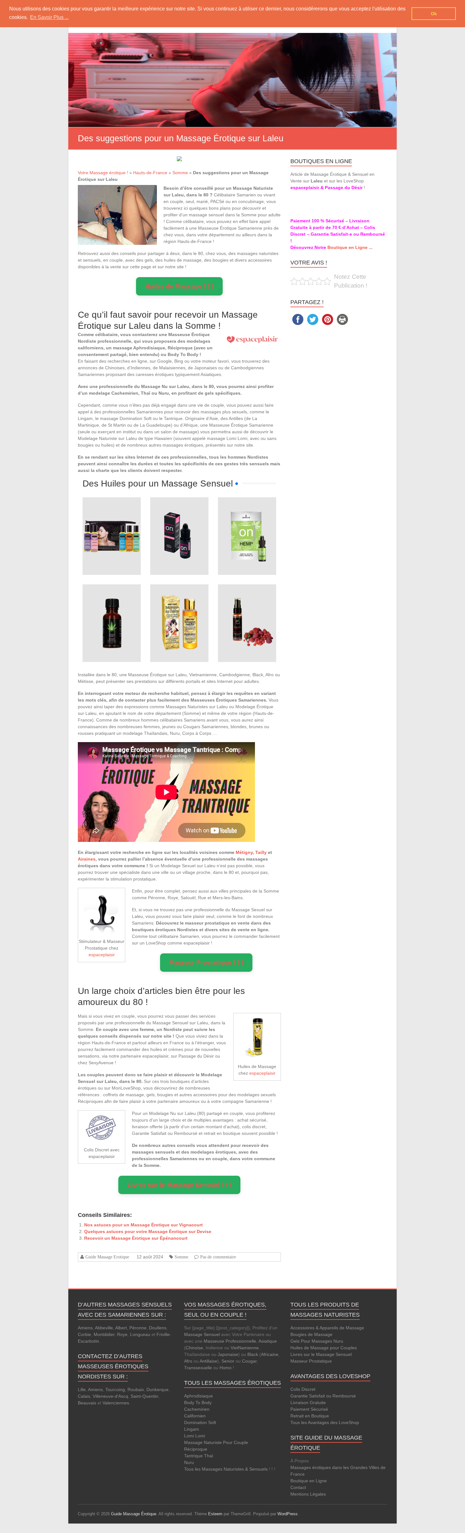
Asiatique (267, 1341)
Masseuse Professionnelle (230, 1341)
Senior (227, 1361)
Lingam (191, 1429)
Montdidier (104, 1334)
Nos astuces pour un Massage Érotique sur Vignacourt (143, 1224)
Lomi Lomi (194, 1435)
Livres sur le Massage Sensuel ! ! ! (179, 1184)
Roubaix (135, 1389)
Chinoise (194, 1347)
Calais (84, 1396)
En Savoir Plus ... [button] (49, 17)
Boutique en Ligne (308, 1480)
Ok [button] (434, 13)
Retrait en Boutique (309, 1415)
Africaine (269, 1354)
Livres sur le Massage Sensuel (321, 1354)
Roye (122, 1334)
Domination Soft (200, 1422)
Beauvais (87, 1402)
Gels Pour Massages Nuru (316, 1341)
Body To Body (198, 1402)
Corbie (84, 1334)
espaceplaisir (102, 954)
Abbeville (104, 1327)
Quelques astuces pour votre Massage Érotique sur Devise (147, 1231)
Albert (121, 1327)
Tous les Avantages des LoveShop (324, 1422)
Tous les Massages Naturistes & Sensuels (226, 1469)
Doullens (157, 1327)
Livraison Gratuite (308, 1402)
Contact (298, 1487)
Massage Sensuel (202, 1334)
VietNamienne (245, 1347)
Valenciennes (115, 1402)
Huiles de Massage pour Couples (323, 1347)
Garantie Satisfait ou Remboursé (323, 1395)
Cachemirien (196, 1409)
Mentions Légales (308, 1494)
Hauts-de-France (150, 172)
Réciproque (195, 1449)
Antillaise (208, 1361)
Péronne (137, 1327)
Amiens (85, 1327)
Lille (82, 1389)
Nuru (189, 1462)
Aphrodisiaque (198, 1395)
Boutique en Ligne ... (350, 247)
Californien (195, 1415)
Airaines (87, 859)
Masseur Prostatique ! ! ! (206, 962)
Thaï (208, 1455)
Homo (226, 1367)
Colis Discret (302, 1389)
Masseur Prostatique (311, 1361)
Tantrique (193, 1455)
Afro (188, 1361)
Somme (180, 172)
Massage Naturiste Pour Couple (216, 1442)
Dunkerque (157, 1389)
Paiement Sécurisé (309, 1409)
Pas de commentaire (218, 1257)
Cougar (249, 1361)
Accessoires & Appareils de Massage (327, 1327)
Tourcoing (115, 1389)
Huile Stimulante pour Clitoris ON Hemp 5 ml (247, 515)
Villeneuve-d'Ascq (110, 1396)
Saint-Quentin (144, 1396)
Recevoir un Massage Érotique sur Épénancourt (136, 1238)
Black (252, 1354)
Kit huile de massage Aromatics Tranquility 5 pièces (111, 515)
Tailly (261, 852)
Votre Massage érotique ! (103, 172)
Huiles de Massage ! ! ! (179, 286)
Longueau (140, 1334)
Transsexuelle (198, 1367)
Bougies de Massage (311, 1334)
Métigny (244, 852)
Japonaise (228, 1354)
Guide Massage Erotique (107, 1257)
